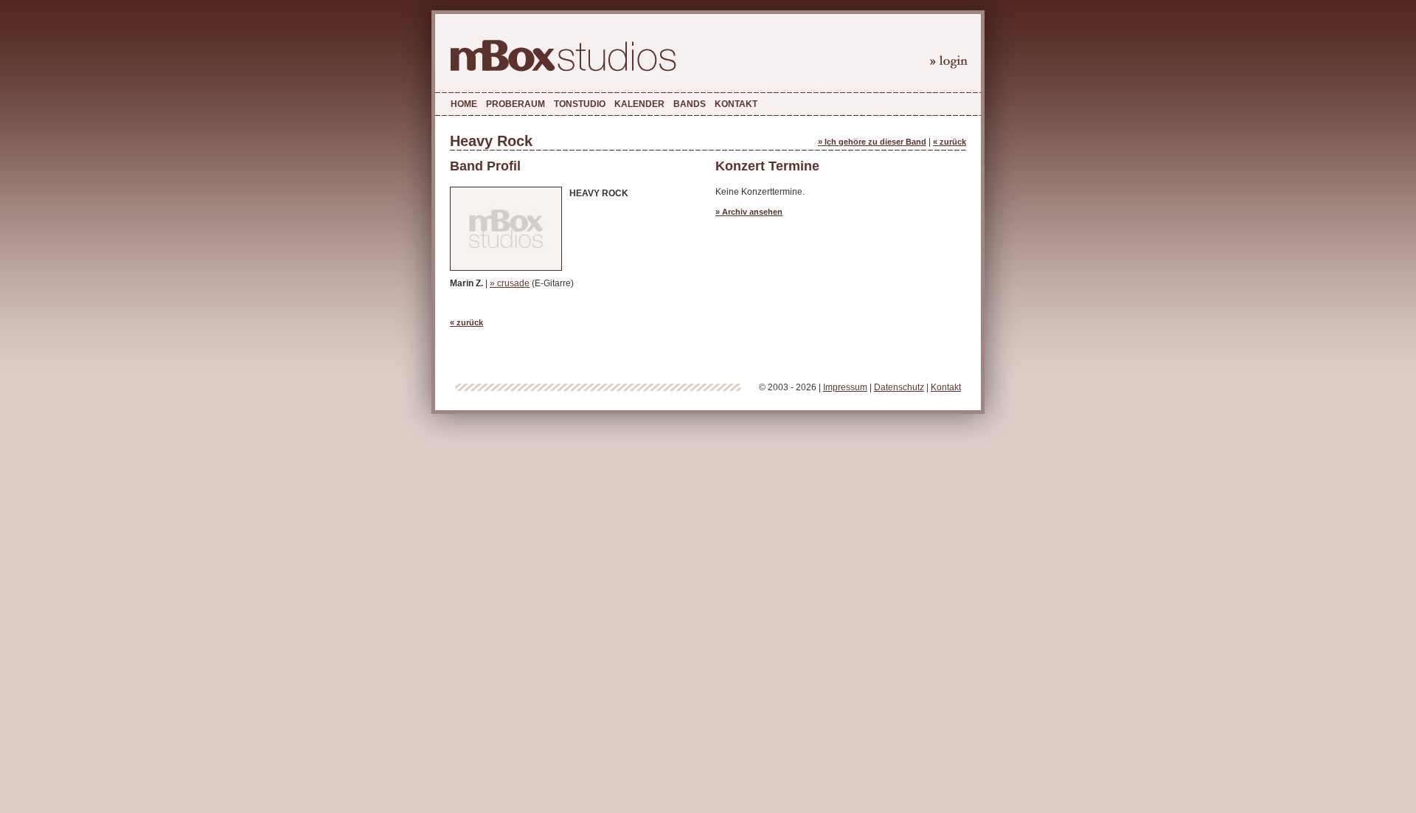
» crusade (510, 283)
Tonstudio (579, 104)
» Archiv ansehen (748, 211)
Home (464, 104)
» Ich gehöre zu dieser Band (872, 141)
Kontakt (736, 104)
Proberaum (515, 104)
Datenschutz (899, 387)
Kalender (639, 104)
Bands (689, 104)
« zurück (949, 141)
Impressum (845, 387)
